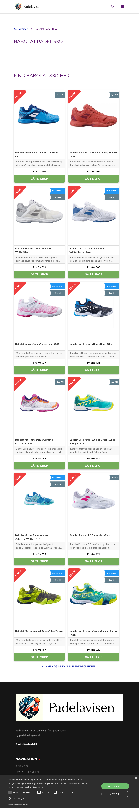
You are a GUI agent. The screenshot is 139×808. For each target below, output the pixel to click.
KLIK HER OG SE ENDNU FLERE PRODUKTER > (69, 666)
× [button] (136, 778)
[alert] (69, 791)
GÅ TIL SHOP (39, 178)
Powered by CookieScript (18, 804)
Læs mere (38, 786)
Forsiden (22, 766)
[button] (48, 798)
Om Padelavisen (27, 772)
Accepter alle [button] (115, 786)
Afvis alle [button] (115, 794)
